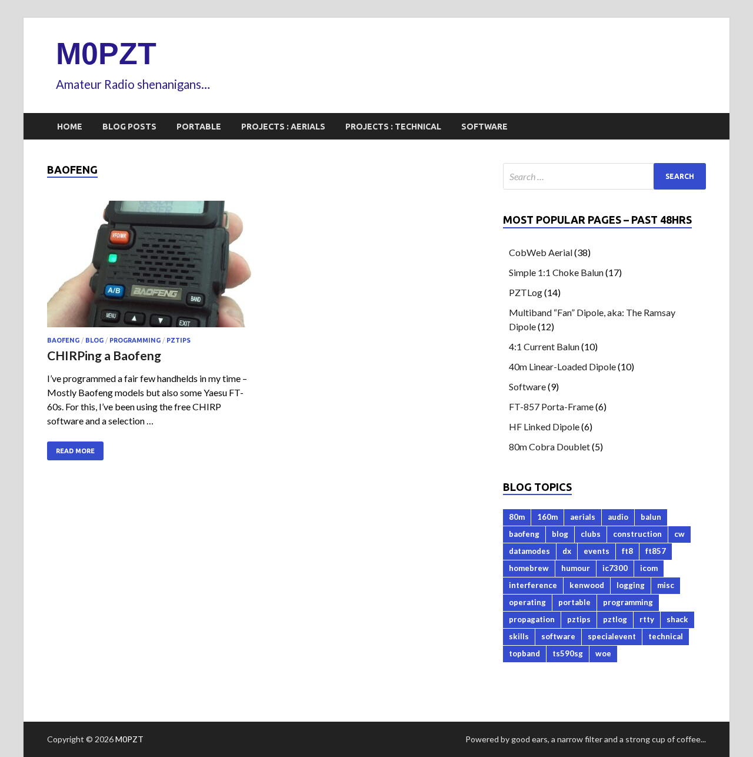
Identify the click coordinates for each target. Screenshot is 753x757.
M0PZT (106, 53)
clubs (591, 534)
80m (517, 517)
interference (533, 585)
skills (519, 636)
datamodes (529, 551)
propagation (532, 619)
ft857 (655, 551)
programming (135, 340)
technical (665, 636)
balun (651, 517)
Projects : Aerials (283, 126)
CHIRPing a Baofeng (104, 355)
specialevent (612, 636)
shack (677, 619)
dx (566, 551)
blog (94, 340)
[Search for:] (604, 176)
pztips (178, 340)
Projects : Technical (393, 126)
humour (575, 568)
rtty (646, 619)
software (558, 636)
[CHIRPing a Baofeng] (149, 269)
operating (527, 602)
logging (631, 585)
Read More (75, 450)
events (596, 551)
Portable (198, 126)
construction (637, 534)
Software (484, 126)
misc (665, 585)
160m (547, 517)
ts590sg (567, 653)
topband (524, 653)
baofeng (63, 340)
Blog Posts (129, 126)
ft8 (627, 551)
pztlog (615, 619)
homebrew (529, 568)
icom (649, 568)
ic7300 (615, 568)
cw (679, 534)
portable (574, 602)
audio (618, 517)
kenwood (586, 585)
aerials (582, 517)
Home (69, 126)
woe (603, 653)
